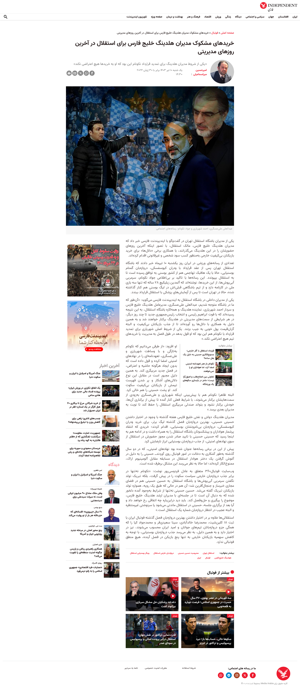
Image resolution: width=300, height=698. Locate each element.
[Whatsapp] (86, 73)
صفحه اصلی (227, 33)
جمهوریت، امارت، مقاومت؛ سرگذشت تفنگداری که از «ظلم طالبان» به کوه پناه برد (84, 436)
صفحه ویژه (156, 17)
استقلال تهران (208, 553)
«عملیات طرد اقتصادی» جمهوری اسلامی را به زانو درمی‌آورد (85, 569)
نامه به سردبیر (131, 668)
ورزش (218, 17)
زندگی (228, 17)
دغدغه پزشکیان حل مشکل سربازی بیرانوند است (156, 604)
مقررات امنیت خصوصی (156, 668)
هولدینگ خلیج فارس (222, 557)
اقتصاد (207, 17)
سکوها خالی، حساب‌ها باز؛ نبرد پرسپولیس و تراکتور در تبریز (213, 641)
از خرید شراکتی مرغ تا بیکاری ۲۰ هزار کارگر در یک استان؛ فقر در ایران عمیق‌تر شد (83, 407)
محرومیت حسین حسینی (188, 553)
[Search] (5, 17)
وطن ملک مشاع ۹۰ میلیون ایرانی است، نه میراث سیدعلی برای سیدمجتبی (85, 497)
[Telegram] (229, 675)
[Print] (69, 73)
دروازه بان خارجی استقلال (163, 553)
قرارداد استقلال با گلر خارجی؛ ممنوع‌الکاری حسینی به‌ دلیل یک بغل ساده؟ (198, 354)
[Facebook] (92, 73)
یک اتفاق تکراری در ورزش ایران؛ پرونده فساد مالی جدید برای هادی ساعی (84, 391)
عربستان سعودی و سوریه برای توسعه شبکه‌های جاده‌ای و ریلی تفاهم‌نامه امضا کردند (84, 452)
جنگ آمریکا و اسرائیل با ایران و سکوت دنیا (84, 375)
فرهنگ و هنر (193, 17)
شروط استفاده (189, 668)
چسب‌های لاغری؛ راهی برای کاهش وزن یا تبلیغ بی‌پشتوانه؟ (84, 420)
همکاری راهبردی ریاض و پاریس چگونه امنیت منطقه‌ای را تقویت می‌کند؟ (86, 552)
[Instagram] (237, 675)
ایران (295, 17)
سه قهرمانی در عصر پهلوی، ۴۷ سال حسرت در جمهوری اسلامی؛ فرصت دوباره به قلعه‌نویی (208, 602)
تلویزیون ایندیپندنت (137, 17)
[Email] (74, 73)
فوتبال (214, 33)
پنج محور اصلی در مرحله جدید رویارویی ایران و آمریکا (86, 532)
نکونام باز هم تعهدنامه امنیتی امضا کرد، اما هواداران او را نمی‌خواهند (200, 367)
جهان (271, 17)
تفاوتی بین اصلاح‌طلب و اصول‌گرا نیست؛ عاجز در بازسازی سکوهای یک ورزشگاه (198, 380)
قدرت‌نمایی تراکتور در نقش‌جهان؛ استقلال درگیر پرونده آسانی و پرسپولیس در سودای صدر (153, 639)
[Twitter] (80, 73)
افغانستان (283, 17)
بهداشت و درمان (174, 17)
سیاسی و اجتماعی (255, 17)
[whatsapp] (221, 675)
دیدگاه (238, 17)
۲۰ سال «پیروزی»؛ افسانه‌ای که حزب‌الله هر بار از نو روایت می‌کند (85, 514)
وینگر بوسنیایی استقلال (139, 553)
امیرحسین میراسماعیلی (200, 72)
